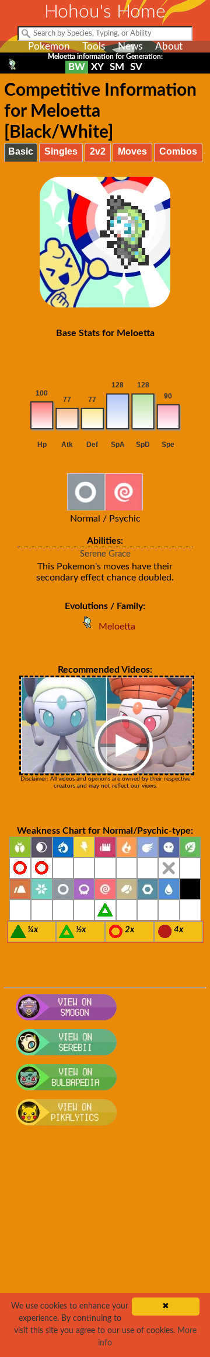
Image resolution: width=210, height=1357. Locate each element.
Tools (93, 46)
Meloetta (117, 626)
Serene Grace (105, 554)
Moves (132, 151)
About (169, 46)
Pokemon (48, 46)
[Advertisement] (105, 1248)
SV (136, 67)
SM (117, 67)
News (130, 46)
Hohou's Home (105, 11)
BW (76, 67)
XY (97, 67)
